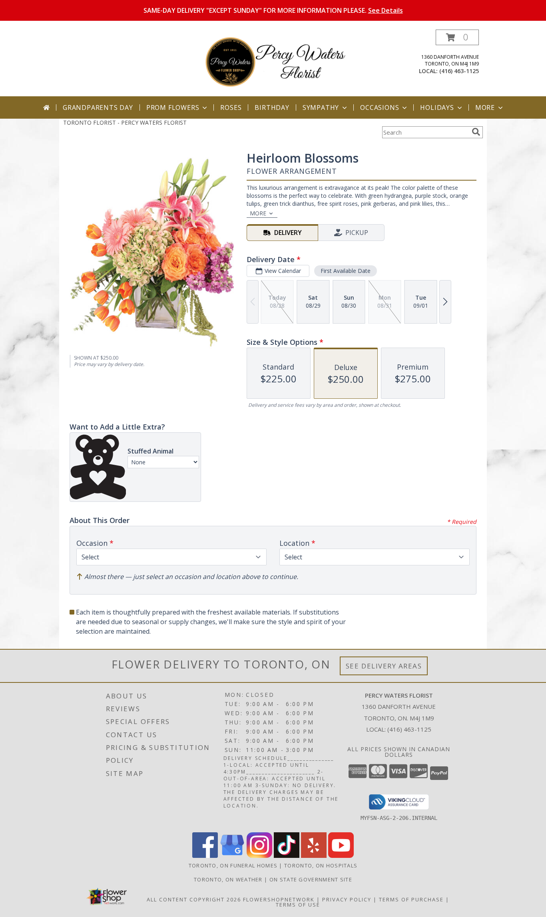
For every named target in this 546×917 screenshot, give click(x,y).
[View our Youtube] (341, 855)
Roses (230, 107)
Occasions (379, 107)
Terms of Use (298, 904)
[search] (476, 131)
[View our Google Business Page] (232, 855)
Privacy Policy (346, 899)
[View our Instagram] (259, 855)
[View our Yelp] (314, 855)
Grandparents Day (98, 107)
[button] (457, 37)
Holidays (437, 107)
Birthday (272, 107)
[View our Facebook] (205, 855)
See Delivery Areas (384, 665)
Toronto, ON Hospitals (320, 865)
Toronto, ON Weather (228, 879)
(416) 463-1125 (459, 71)
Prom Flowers (172, 107)
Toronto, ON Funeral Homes (233, 865)
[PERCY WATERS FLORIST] (276, 63)
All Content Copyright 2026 (194, 899)
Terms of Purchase (411, 899)
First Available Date (346, 271)
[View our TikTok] (286, 855)
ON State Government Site (310, 879)
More (485, 107)
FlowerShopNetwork (279, 899)
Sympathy (321, 107)
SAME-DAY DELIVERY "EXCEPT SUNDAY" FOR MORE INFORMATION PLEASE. (273, 10)
